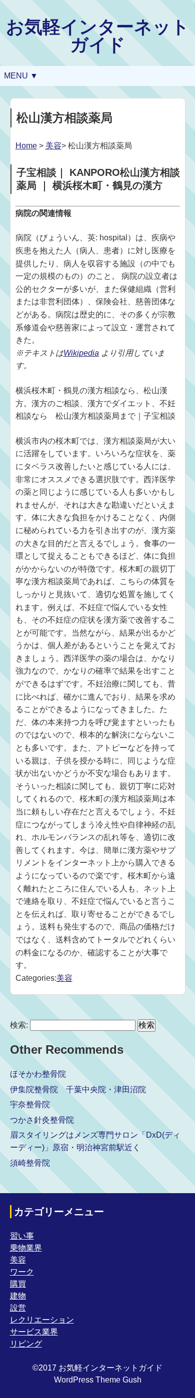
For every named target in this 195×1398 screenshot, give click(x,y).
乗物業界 (26, 1248)
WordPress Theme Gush (98, 1380)
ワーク (22, 1272)
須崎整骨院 (30, 1163)
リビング (26, 1344)
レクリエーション (42, 1320)
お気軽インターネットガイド (98, 35)
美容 (54, 145)
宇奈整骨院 (30, 1104)
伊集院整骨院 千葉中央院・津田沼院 (78, 1089)
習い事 (22, 1236)
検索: (19, 1025)
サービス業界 (34, 1332)
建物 (18, 1296)
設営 (18, 1308)
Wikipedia (81, 353)
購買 (18, 1284)
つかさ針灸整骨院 (42, 1120)
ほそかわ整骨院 (38, 1074)
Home (26, 145)
